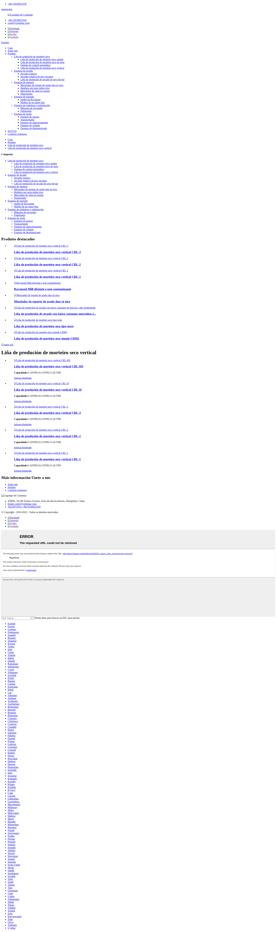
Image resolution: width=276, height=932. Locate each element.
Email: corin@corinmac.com (22, 504)
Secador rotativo (28, 73)
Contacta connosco (17, 134)
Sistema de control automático (35, 65)
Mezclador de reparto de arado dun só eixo (41, 85)
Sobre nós (13, 50)
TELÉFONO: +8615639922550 (24, 506)
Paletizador (26, 111)
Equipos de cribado (30, 125)
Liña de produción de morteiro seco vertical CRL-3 (47, 252)
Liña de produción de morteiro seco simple (41, 59)
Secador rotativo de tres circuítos (36, 76)
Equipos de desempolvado (33, 128)
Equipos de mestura (24, 82)
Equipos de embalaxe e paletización (32, 105)
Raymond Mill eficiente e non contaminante (42, 289)
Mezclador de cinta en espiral (35, 91)
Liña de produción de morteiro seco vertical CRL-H (48, 389)
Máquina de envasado (31, 108)
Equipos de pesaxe (29, 116)
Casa (10, 48)
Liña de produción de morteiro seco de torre (42, 62)
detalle (28, 378)
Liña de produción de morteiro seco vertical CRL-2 (47, 264)
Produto (12, 53)
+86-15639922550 (17, 4)
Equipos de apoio (23, 114)
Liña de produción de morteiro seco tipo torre (44, 326)
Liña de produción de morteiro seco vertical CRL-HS (48, 366)
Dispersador (26, 93)
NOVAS (12, 131)
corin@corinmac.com (18, 23)
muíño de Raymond (30, 99)
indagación (6, 9)
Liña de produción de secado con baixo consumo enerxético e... (55, 313)
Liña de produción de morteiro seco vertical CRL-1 (47, 276)
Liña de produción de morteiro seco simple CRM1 (46, 338)
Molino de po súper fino (32, 102)
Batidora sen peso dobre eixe (35, 88)
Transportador (27, 119)
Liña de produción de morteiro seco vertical (42, 68)
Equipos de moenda (24, 96)
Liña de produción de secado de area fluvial (42, 79)
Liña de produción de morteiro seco (32, 56)
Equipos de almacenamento (34, 122)
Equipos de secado (23, 71)
